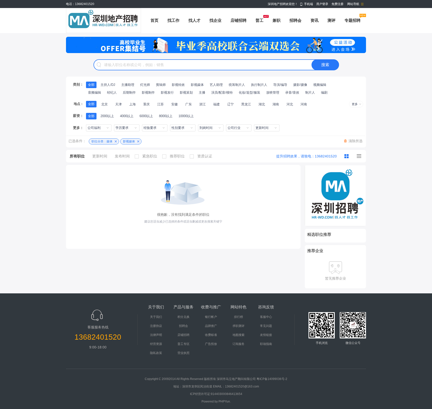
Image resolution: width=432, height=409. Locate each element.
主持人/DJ (107, 85)
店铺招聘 (238, 20)
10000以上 (186, 116)
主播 (202, 92)
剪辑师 (161, 85)
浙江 (202, 104)
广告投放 (211, 344)
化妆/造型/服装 (249, 92)
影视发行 (167, 92)
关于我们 (156, 317)
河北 (289, 104)
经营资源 (156, 344)
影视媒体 (197, 85)
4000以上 (127, 116)
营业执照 (184, 353)
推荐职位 (177, 156)
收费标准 (211, 335)
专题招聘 (352, 20)
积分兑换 (184, 317)
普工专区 (184, 344)
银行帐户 (211, 317)
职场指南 (266, 344)
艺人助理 (216, 85)
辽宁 (230, 104)
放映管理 (272, 92)
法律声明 (156, 335)
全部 (91, 85)
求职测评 (238, 326)
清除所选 (355, 141)
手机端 (308, 4)
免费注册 (338, 4)
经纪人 (112, 92)
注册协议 (156, 326)
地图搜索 (238, 335)
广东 (188, 104)
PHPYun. (224, 401)
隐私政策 (156, 353)
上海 (132, 104)
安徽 (174, 104)
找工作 (174, 20)
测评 (332, 20)
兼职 (276, 20)
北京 (104, 104)
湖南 (275, 104)
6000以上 (146, 116)
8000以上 (165, 116)
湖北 (261, 104)
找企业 (216, 20)
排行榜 (238, 317)
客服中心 (266, 317)
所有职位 (77, 156)
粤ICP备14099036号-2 (271, 379)
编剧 (324, 92)
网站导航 (353, 4)
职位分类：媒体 (102, 141)
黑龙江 (246, 104)
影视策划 (186, 92)
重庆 (146, 104)
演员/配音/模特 (222, 92)
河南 (303, 104)
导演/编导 (280, 85)
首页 (154, 20)
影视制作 (148, 92)
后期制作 (129, 92)
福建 (216, 104)
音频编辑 (94, 92)
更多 (355, 104)
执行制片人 (259, 85)
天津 (118, 104)
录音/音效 (292, 92)
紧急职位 (149, 156)
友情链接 (266, 335)
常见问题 (266, 326)
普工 (260, 20)
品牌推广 (211, 326)
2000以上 (107, 116)
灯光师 (145, 85)
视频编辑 (319, 85)
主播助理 (127, 85)
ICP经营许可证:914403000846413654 (216, 394)
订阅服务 (238, 344)
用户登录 (322, 4)
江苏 (160, 104)
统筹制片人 (237, 85)
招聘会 (296, 20)
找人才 (194, 20)
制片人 (310, 92)
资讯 (314, 20)
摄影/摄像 (300, 85)
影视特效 (178, 85)
